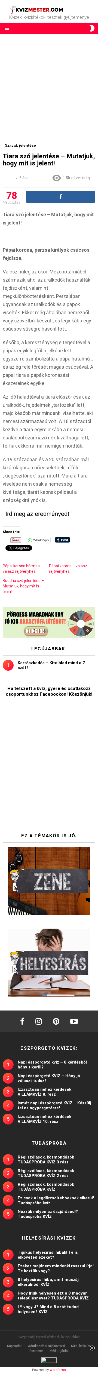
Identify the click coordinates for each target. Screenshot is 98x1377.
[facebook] (22, 1021)
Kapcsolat (14, 1346)
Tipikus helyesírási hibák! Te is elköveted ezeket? (48, 1255)
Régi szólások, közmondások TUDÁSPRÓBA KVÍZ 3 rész (46, 1160)
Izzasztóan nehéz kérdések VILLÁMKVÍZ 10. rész (44, 1119)
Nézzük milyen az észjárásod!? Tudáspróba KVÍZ (48, 1214)
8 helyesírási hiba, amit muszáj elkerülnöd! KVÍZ (48, 1282)
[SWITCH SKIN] (92, 28)
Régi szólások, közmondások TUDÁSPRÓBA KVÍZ (46, 1187)
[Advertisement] (49, 83)
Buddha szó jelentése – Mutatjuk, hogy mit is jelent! (23, 586)
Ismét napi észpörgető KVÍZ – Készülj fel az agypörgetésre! (54, 1105)
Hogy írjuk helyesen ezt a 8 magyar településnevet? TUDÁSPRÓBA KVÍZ (53, 1296)
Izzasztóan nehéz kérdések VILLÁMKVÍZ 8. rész (44, 1092)
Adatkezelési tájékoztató (46, 1346)
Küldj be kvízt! (81, 1346)
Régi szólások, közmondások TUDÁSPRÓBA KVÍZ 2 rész (46, 1173)
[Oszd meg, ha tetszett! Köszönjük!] (60, 197)
